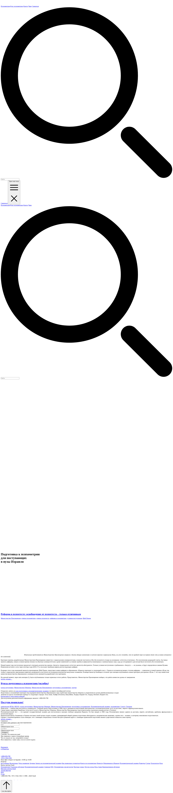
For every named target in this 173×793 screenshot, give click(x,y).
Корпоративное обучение (111, 767)
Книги (25, 6)
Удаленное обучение (17, 767)
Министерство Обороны (22, 687)
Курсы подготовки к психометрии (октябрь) (25, 683)
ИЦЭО (17, 706)
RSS (2, 772)
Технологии (155, 763)
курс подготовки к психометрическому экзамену (32, 691)
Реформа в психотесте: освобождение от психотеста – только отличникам (41, 614)
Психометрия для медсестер (63, 767)
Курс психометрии (16, 6)
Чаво (30, 6)
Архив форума (6, 770)
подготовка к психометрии (61, 687)
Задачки (32, 763)
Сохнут (122, 706)
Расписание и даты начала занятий (13, 696)
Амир (100, 767)
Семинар (47, 767)
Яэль (161, 763)
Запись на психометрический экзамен (48, 763)
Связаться (35, 6)
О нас (3, 774)
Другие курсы (89, 767)
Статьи (148, 763)
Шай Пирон (87, 618)
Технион (129, 706)
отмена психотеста (42, 618)
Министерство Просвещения (11, 618)
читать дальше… (6, 679)
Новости (100, 763)
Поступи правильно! (12, 702)
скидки (74, 687)
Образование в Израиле (111, 763)
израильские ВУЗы (7, 706)
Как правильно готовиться (71, 763)
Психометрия (5, 6)
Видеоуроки (14, 763)
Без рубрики (5, 763)
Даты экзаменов (23, 763)
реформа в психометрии (58, 618)
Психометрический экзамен (100, 706)
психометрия (115, 706)
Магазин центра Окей (8, 769)
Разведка (142, 763)
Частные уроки (79, 767)
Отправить (5, 732)
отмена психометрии (28, 618)
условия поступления (74, 618)
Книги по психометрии (88, 763)
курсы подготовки (7, 687)
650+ (52, 767)
